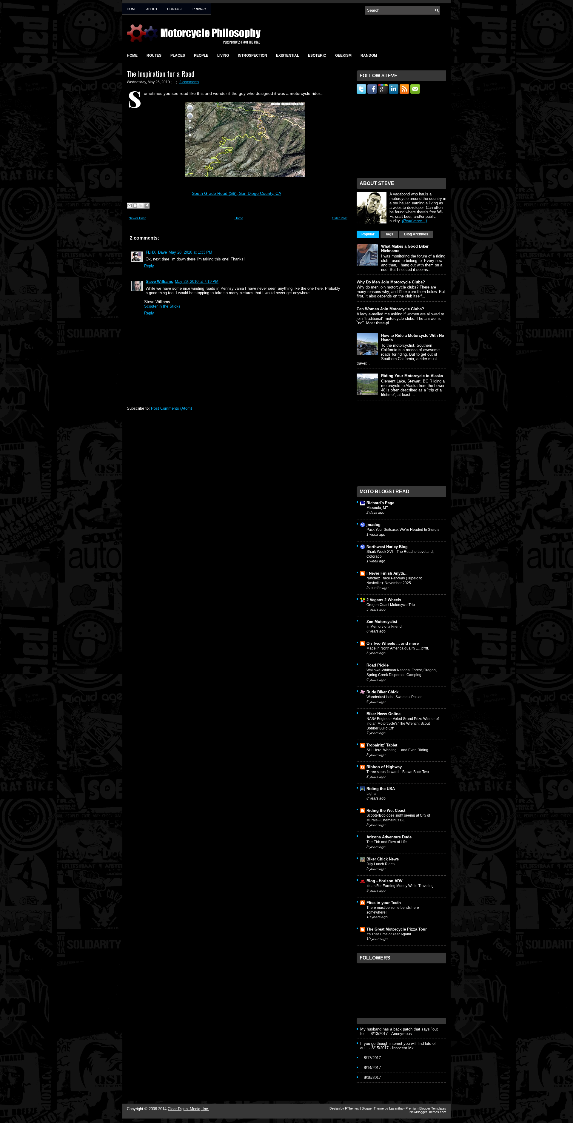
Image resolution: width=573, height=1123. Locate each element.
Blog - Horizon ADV (384, 881)
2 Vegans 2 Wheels (383, 600)
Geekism (343, 55)
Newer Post (137, 218)
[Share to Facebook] (147, 206)
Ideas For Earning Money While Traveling (400, 886)
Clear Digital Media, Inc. (188, 1109)
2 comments (189, 82)
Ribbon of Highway (384, 767)
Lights (371, 794)
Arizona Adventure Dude (389, 837)
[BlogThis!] (135, 206)
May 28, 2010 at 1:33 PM (190, 252)
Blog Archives (416, 234)
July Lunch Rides (380, 864)
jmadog (373, 524)
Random (369, 55)
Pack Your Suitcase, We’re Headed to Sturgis (402, 529)
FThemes (352, 1108)
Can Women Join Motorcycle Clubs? (390, 309)
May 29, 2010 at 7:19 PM (196, 281)
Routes (154, 55)
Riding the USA (380, 788)
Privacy (199, 9)
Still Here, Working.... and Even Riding (397, 750)
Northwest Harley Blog (387, 546)
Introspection (252, 55)
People (201, 55)
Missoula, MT (377, 508)
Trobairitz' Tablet (381, 745)
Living (223, 55)
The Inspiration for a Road (160, 73)
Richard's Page (380, 503)
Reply (149, 266)
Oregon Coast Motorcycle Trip (390, 605)
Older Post (339, 218)
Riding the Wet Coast (385, 810)
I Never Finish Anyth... (387, 573)
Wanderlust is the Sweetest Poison (394, 697)
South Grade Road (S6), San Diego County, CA (236, 193)
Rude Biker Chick (382, 692)
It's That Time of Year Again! (388, 934)
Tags (389, 234)
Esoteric (317, 55)
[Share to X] (141, 206)
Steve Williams (159, 281)
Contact (175, 9)
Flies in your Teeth (383, 902)
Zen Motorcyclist (381, 621)
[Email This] (130, 206)
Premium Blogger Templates (426, 1108)
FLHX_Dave (156, 252)
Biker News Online (383, 714)
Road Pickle (377, 665)
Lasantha (396, 1108)
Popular (368, 234)
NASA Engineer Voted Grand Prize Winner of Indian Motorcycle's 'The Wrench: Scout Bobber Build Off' (402, 723)
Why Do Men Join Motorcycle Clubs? (391, 282)
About (152, 9)
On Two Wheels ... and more (392, 643)
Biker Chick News (382, 859)
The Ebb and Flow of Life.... (388, 842)
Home (132, 9)
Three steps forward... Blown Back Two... (399, 772)
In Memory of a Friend (384, 626)
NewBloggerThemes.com (427, 1112)
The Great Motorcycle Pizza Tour (396, 929)
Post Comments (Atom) (171, 408)
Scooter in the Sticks (162, 306)
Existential (287, 55)
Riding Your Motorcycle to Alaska (412, 376)
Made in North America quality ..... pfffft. (397, 648)
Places (177, 55)
